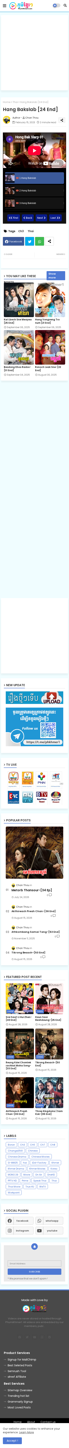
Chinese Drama (17, 1156)
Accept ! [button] (12, 1441)
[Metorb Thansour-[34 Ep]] (34, 853)
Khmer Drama (16, 1168)
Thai (15, 102)
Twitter (29, 241)
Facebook (15, 241)
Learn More (26, 1432)
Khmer (55, 1162)
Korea (54, 1168)
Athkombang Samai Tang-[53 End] (36, 932)
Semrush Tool (17, 1371)
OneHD (51, 1174)
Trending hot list (18, 1396)
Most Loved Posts (19, 1407)
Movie (26, 1174)
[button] (65, 5)
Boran (11, 1144)
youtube (52, 1230)
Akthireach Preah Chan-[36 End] (34, 911)
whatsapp (52, 1220)
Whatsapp (39, 241)
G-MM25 (13, 1162)
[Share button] (49, 241)
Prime (25, 1180)
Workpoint (14, 1192)
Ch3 (21, 231)
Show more (52, 275)
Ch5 (32, 1144)
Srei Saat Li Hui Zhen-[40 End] (19, 1019)
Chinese (33, 1150)
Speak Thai (39, 1180)
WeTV (42, 1186)
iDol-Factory (39, 1162)
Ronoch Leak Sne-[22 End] (48, 368)
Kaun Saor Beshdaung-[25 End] (48, 1019)
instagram (22, 1230)
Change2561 (15, 1150)
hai (25, 1162)
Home (7, 102)
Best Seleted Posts (20, 1365)
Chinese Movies (40, 1156)
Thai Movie (14, 1186)
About (31, 1422)
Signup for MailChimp (22, 1359)
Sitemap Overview (20, 1390)
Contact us (48, 1422)
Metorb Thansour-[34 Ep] (32, 890)
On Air (38, 1174)
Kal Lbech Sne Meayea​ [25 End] (18, 321)
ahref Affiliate (17, 1377)
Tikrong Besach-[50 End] (28, 952)
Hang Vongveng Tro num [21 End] (47, 321)
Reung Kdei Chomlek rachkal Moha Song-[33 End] (18, 1065)
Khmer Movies (37, 1168)
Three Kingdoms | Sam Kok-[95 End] (49, 1113)
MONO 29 (13, 1174)
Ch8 (52, 1144)
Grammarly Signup (20, 1402)
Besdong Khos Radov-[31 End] (17, 368)
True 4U (29, 1186)
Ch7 (42, 1144)
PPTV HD (12, 1180)
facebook (22, 1220)
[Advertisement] (34, 52)
